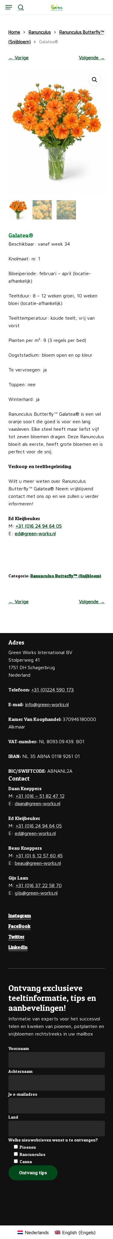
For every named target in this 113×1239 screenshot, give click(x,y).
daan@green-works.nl (37, 803)
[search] (21, 7)
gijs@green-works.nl (36, 893)
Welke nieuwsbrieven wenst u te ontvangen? (53, 1139)
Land (13, 1116)
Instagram (19, 915)
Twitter (16, 936)
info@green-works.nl (47, 704)
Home (14, 32)
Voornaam (18, 1048)
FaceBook (19, 926)
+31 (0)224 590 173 (52, 689)
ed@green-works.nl (35, 533)
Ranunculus (40, 32)
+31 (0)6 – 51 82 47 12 (40, 796)
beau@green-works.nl (38, 863)
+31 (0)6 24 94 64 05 (39, 526)
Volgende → (92, 57)
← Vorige (18, 57)
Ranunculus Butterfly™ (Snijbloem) (65, 575)
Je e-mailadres (22, 1094)
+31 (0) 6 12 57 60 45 (39, 855)
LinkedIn (17, 947)
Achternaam (20, 1071)
